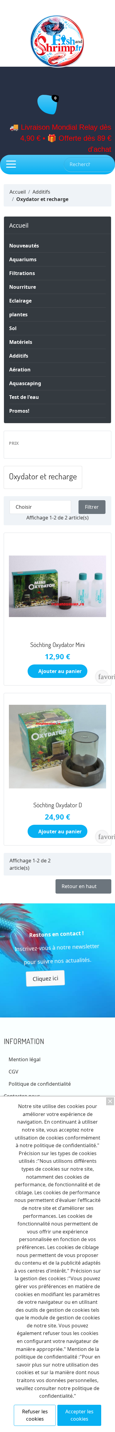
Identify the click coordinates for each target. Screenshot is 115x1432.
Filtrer (92, 507)
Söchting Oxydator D (57, 805)
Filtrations (22, 273)
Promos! (19, 410)
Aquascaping (25, 383)
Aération (20, 369)
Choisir (39, 507)
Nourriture (22, 287)
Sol (13, 328)
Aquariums (22, 259)
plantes (18, 314)
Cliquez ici (44, 977)
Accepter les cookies (79, 1415)
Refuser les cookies (35, 1415)
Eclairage (20, 300)
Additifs (18, 355)
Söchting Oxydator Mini (57, 645)
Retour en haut (83, 887)
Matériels (20, 342)
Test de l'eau (24, 397)
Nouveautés (24, 245)
